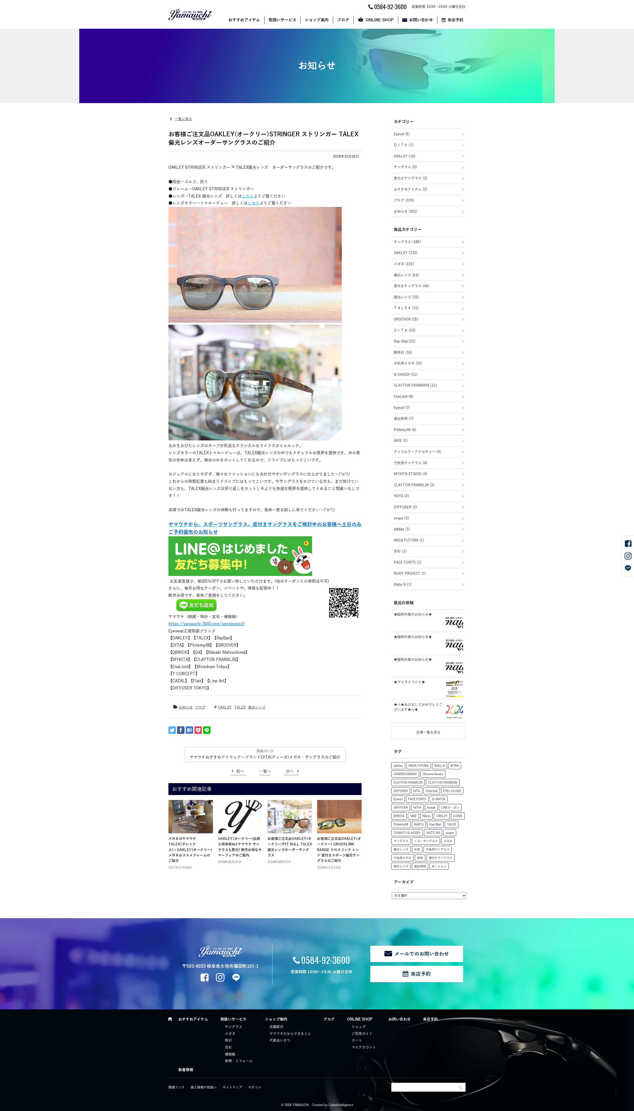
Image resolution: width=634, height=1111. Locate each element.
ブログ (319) (404, 200)
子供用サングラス (437, 849)
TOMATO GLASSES (407, 833)
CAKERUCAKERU (405, 774)
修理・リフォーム (239, 1061)
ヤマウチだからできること (290, 1034)
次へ (290, 771)
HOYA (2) (401, 496)
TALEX (240, 707)
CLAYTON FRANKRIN (442, 782)
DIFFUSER (401, 791)
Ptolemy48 (401, 824)
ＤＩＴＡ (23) (405, 330)
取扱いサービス (282, 20)
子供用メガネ (402, 858)
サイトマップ (232, 1087)
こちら (248, 196)
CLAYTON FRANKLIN (408, 782)
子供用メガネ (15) (408, 363)
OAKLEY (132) (406, 253)
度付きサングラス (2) (410, 178)
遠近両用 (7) (404, 419)
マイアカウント (364, 1047)
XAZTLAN (433, 833)
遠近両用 (420, 866)
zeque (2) (401, 518)
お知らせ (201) (406, 211)
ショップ (359, 1027)
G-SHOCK (439, 799)
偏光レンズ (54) (406, 275)
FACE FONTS (417, 799)
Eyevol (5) (402, 134)
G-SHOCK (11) (406, 374)
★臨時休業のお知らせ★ (413, 614)
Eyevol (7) (402, 408)
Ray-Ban (435, 824)
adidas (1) (402, 529)
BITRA (454, 766)
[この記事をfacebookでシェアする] (181, 730)
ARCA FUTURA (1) (409, 540)
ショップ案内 (317, 20)
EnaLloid (432, 791)
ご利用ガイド (362, 1034)
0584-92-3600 (325, 959)
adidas (398, 766)
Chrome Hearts (433, 774)
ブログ (343, 20)
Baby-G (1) (403, 584)
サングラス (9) (405, 167)
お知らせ (186, 707)
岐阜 (420, 858)
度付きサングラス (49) (411, 286)
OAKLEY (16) (405, 156)
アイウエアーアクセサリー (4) (417, 452)
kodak (431, 807)
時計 (228, 1040)
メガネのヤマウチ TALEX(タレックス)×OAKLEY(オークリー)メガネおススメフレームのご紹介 (190, 850)
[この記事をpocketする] (198, 730)
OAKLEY (225, 707)
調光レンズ (401, 866)
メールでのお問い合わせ (422, 954)
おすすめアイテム (244, 20)
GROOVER (401, 807)
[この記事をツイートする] (172, 730)
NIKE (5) (401, 441)
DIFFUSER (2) (405, 507)
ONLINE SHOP (380, 20)
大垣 (417, 849)
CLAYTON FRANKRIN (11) (415, 385)
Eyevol (398, 799)
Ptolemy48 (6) (405, 430)
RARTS (419, 824)
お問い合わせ (421, 20)
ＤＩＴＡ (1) (404, 145)
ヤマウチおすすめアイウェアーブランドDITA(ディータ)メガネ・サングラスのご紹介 (265, 757)
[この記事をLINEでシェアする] (207, 730)
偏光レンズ (256, 707)
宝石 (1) (400, 551)
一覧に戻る (183, 119)
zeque (450, 833)
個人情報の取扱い (203, 1087)
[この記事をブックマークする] (189, 730)
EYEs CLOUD (452, 791)
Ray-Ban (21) (405, 341)
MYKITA (399, 816)
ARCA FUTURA (419, 766)
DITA (416, 791)
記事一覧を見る (428, 732)
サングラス (401, 841)
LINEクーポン (450, 807)
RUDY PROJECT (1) (410, 573)
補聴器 (230, 1054)
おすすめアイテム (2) (410, 189)
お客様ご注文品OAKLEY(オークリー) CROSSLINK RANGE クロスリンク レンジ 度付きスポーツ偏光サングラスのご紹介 (339, 850)
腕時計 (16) (403, 352)
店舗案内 (276, 1027)
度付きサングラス (440, 858)
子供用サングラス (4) (410, 463)
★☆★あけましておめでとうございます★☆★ (418, 707)
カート (357, 1040)
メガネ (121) (404, 264)
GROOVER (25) (406, 319)
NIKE (413, 816)
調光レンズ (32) (406, 297)
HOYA (418, 807)
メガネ (448, 841)
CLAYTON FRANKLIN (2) (414, 485)
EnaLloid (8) (403, 397)
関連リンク (176, 1087)
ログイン (254, 1087)
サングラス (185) (407, 242)
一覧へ (265, 771)
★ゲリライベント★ (409, 682)
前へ (240, 771)
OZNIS (457, 816)
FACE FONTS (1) (408, 562)
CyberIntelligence (341, 1105)
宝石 (228, 1047)
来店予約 (455, 20)
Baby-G (439, 766)
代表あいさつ (279, 1040)
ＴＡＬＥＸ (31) (406, 308)
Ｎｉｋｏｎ (439, 866)
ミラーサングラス (426, 841)
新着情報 (185, 1070)
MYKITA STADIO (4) (410, 474)
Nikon (426, 816)
